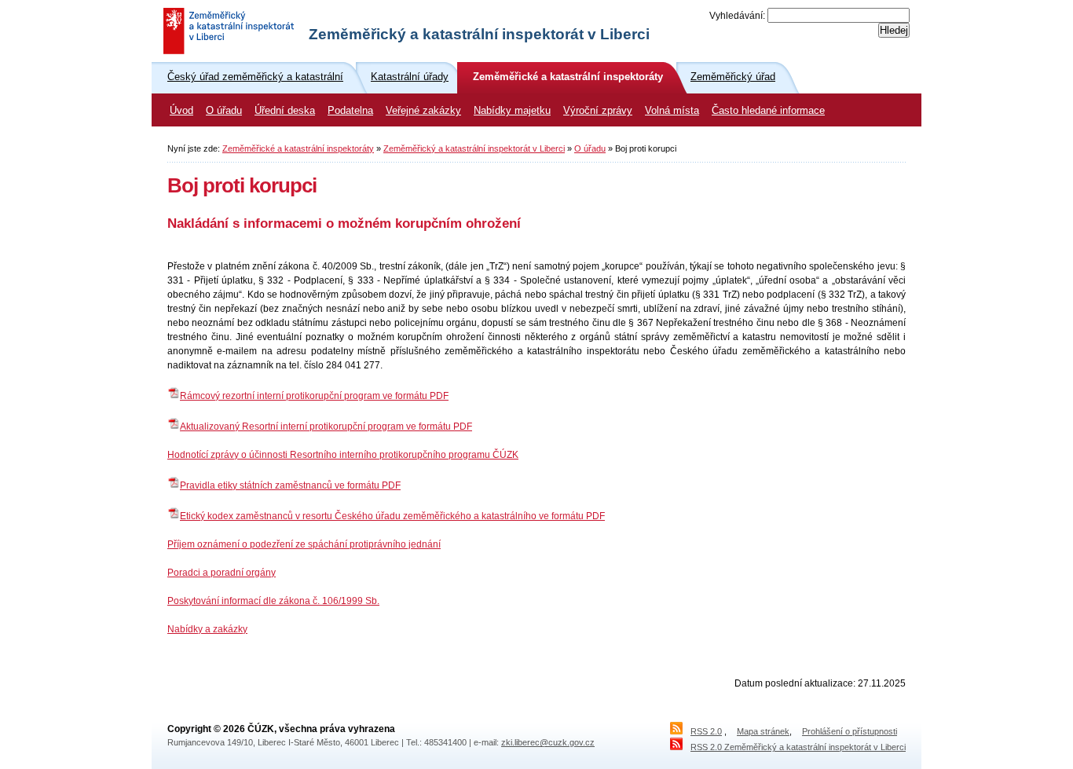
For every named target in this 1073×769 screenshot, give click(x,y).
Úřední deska (285, 110)
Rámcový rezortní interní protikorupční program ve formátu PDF (314, 395)
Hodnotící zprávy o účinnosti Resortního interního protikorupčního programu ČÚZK (342, 454)
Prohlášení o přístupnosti (849, 731)
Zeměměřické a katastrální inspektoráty (298, 148)
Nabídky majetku (512, 110)
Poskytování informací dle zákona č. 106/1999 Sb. (273, 600)
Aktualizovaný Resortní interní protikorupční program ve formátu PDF (326, 426)
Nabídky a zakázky (207, 629)
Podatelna (350, 110)
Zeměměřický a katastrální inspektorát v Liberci (474, 148)
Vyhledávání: (737, 15)
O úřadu (224, 110)
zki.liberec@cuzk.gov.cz (548, 742)
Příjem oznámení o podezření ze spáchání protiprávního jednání (304, 544)
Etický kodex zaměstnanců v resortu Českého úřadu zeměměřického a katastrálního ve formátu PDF (392, 516)
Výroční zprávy (597, 110)
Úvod (181, 110)
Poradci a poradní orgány (221, 572)
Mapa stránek (763, 731)
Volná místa (672, 110)
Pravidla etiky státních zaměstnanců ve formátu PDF (290, 485)
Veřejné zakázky (423, 110)
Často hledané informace (768, 110)
